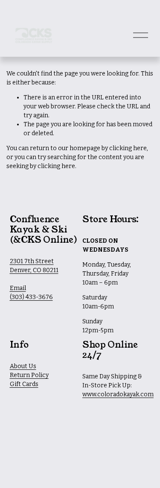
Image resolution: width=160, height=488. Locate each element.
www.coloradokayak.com (118, 394)
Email (18, 288)
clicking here (128, 148)
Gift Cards (24, 384)
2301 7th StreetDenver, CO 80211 (34, 266)
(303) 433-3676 (31, 297)
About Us (23, 366)
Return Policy (29, 375)
